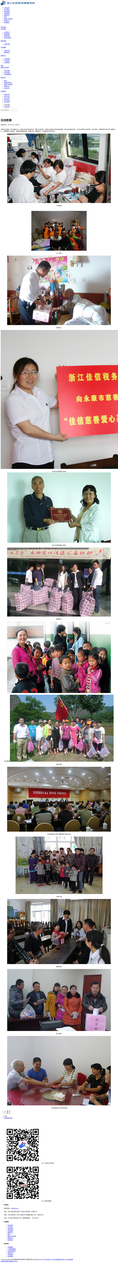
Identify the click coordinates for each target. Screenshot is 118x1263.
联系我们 (7, 22)
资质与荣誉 (7, 37)
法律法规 (7, 70)
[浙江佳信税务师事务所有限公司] (18, 5)
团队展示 (7, 52)
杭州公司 (7, 96)
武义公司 (7, 98)
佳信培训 (7, 72)
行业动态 (7, 60)
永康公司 (7, 94)
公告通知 (7, 62)
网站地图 (9, 1261)
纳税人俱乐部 (8, 19)
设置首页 (3, 1261)
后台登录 (14, 1261)
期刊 (5, 17)
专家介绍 (7, 50)
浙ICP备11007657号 (39, 1259)
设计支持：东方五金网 (52, 1259)
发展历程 (7, 36)
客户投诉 (7, 102)
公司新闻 (7, 59)
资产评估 (7, 100)
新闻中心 (7, 15)
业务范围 (7, 44)
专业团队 (7, 13)
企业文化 (7, 88)
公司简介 (7, 32)
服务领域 (7, 11)
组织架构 (7, 34)
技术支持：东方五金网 (66, 1259)
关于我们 (7, 9)
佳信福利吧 (7, 74)
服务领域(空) (8, 82)
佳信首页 (7, 8)
